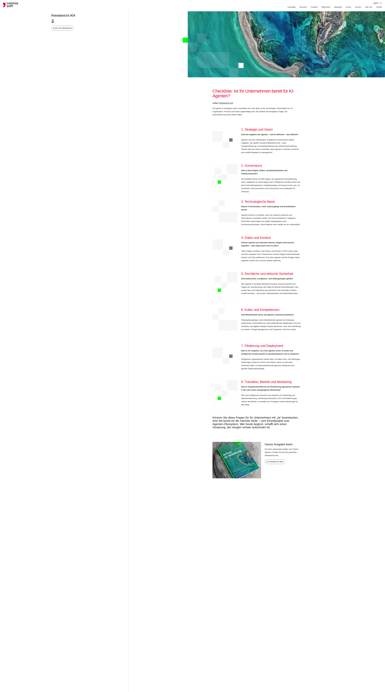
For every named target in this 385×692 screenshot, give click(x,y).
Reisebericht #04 (226, 103)
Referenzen (326, 7)
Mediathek (338, 7)
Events (348, 7)
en (377, 3)
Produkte (314, 7)
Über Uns (368, 7)
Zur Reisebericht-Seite (274, 462)
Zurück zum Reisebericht (62, 28)
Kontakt (379, 7)
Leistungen (292, 7)
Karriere (358, 7)
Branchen (303, 7)
